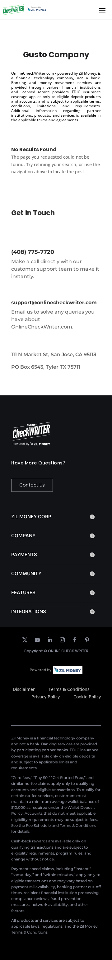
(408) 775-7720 (32, 252)
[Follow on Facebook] (75, 640)
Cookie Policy (87, 697)
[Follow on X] (25, 640)
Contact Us (32, 485)
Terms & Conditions (69, 689)
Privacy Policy (45, 697)
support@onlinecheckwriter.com (54, 302)
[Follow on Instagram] (62, 640)
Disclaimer (24, 689)
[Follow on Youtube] (37, 640)
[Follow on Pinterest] (87, 640)
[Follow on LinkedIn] (50, 640)
